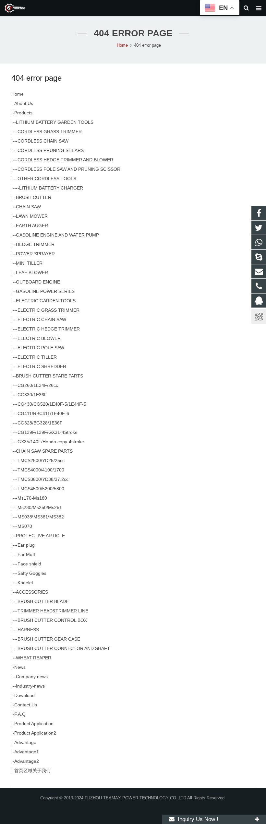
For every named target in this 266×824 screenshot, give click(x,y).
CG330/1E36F (32, 394)
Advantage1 (26, 751)
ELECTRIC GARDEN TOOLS (46, 300)
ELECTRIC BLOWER (39, 338)
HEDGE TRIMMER (35, 244)
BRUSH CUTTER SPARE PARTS (49, 375)
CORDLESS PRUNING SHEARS (51, 150)
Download (24, 695)
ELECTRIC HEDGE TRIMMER (49, 328)
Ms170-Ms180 (32, 498)
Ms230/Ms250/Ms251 (40, 507)
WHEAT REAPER (33, 657)
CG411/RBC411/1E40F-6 (43, 413)
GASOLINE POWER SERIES (45, 291)
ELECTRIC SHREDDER (42, 366)
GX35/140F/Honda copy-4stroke (51, 441)
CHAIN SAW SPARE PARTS (44, 451)
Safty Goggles (32, 573)
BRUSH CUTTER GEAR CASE (49, 639)
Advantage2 (26, 761)
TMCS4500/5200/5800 (41, 488)
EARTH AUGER (32, 225)
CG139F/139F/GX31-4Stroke (48, 432)
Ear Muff (26, 554)
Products (23, 112)
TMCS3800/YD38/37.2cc (43, 479)
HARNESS (28, 629)
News (20, 667)
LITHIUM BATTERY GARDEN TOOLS (54, 122)
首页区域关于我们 (32, 770)
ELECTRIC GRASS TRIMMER (48, 310)
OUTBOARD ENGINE (38, 281)
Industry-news (30, 686)
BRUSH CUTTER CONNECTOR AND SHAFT (64, 648)
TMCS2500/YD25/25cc (41, 460)
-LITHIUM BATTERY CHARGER (50, 188)
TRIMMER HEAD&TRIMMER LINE (53, 610)
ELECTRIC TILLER (37, 357)
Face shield (29, 563)
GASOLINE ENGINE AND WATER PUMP (57, 235)
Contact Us (25, 704)
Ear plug (26, 545)
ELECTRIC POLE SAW (41, 347)
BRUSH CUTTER (33, 197)
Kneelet (25, 582)
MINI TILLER (29, 263)
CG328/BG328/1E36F (40, 422)
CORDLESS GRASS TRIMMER (50, 131)
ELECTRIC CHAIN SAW (42, 319)
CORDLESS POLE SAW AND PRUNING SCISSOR (69, 169)
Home (17, 94)
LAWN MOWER (32, 216)
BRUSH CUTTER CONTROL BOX (52, 620)
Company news (32, 676)
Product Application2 (35, 733)
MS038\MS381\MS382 (41, 516)
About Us (23, 103)
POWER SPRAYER (35, 253)
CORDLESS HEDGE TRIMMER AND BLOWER (65, 159)
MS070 (25, 526)
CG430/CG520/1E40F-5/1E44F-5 (52, 404)
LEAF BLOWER (32, 272)
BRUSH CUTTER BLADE (43, 601)
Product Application (34, 723)
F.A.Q (20, 714)
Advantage (25, 742)
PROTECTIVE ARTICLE (40, 535)
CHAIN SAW (28, 206)
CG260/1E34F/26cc (38, 385)
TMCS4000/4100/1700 (41, 469)
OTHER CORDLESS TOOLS (47, 178)
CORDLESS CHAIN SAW (43, 141)
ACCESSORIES (32, 592)
